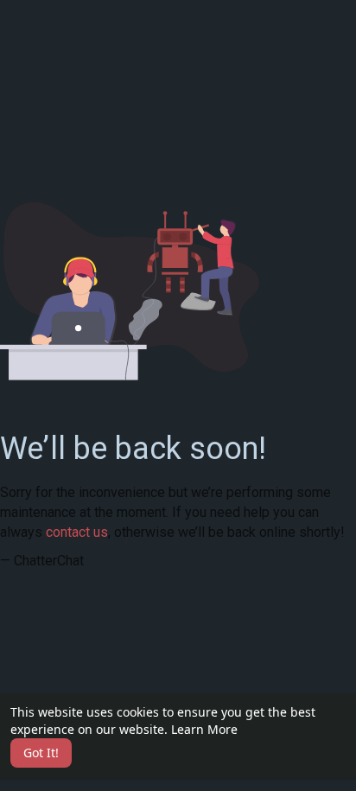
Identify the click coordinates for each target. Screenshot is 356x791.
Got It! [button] (41, 752)
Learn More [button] (204, 729)
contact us (77, 532)
